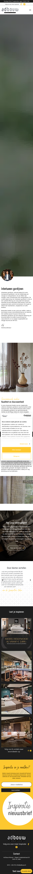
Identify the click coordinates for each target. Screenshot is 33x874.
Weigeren (16, 456)
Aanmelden (16, 790)
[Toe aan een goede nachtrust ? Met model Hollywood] (16, 633)
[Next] (30, 580)
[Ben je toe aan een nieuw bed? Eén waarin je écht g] (16, 699)
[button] (30, 10)
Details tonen (24, 444)
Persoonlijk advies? (26, 871)
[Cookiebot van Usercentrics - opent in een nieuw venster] (23, 416)
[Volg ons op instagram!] (24, 4)
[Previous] (2, 580)
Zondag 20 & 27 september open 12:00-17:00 (16, 1)
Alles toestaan (16, 449)
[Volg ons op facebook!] (21, 4)
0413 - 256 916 (11, 865)
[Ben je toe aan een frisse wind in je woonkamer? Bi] (16, 732)
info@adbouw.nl (21, 865)
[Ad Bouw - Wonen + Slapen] (11, 10)
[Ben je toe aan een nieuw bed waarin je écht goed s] (16, 666)
